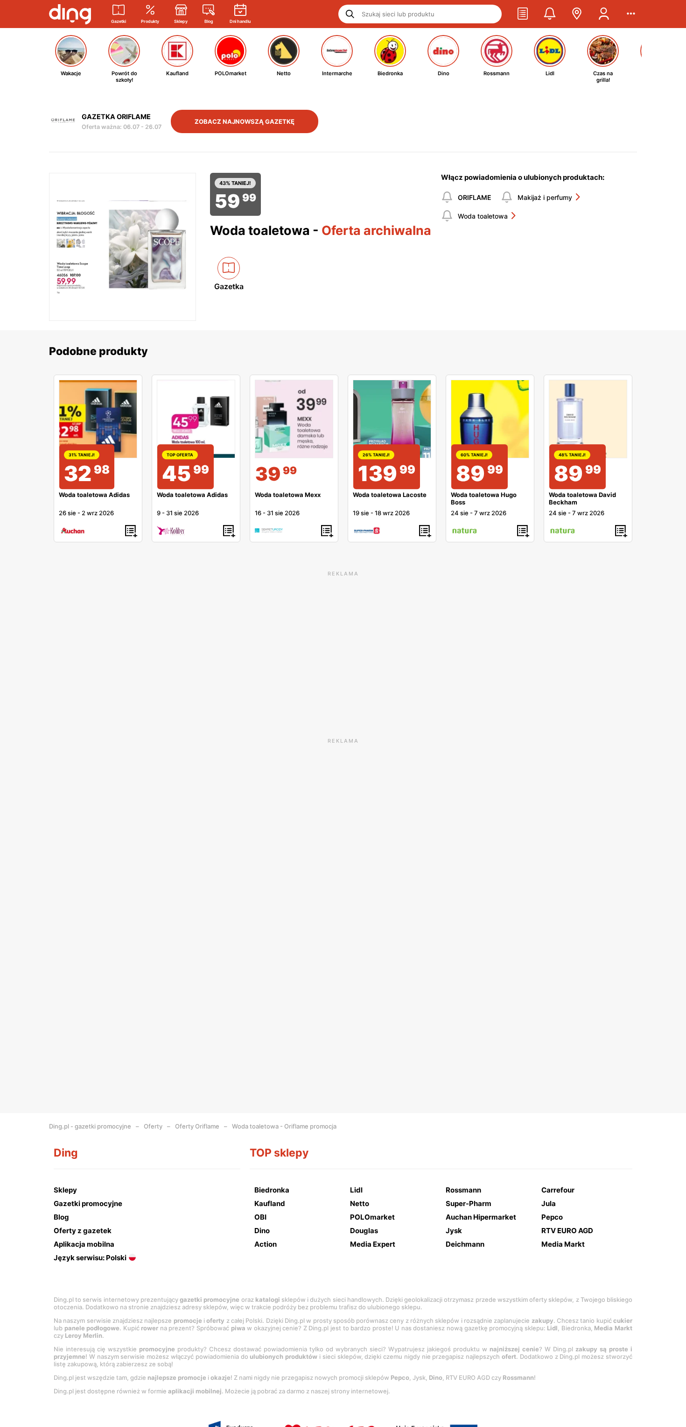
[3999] (294, 419)
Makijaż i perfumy (545, 197)
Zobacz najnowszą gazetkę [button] (244, 121)
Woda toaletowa (483, 216)
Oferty (153, 1126)
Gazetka (229, 286)
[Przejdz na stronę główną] (70, 14)
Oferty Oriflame (197, 1126)
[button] (523, 14)
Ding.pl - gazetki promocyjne (90, 1126)
